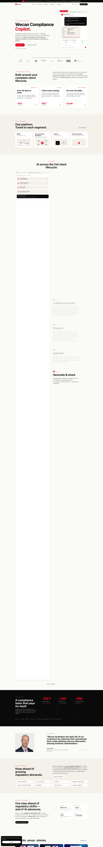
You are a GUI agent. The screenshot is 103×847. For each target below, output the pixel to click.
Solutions (46, 4)
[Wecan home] (18, 4)
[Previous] (81, 750)
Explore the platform (51, 684)
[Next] (87, 750)
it (78, 4)
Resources (52, 4)
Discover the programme (21, 822)
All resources (83, 840)
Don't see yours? (82, 127)
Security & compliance (58, 776)
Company (59, 4)
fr (74, 4)
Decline (11, 844)
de (76, 4)
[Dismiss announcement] (102, 1)
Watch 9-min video (32, 45)
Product (33, 4)
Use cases (39, 4)
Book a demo (83, 4)
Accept (11, 842)
